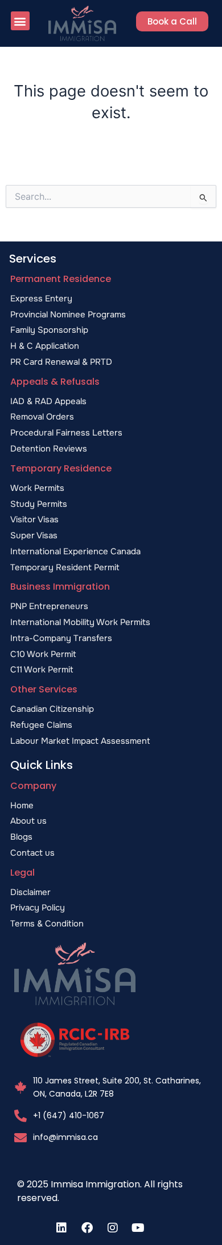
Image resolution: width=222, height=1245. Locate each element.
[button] (20, 20)
